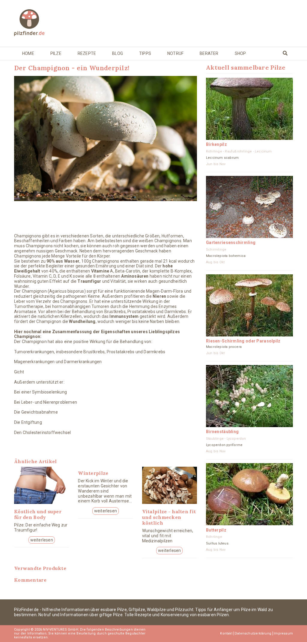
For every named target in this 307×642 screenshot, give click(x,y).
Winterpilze (93, 473)
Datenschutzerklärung (253, 633)
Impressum (283, 633)
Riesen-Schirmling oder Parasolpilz (243, 341)
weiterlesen (41, 540)
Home (28, 53)
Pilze (55, 53)
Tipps (145, 53)
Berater (209, 53)
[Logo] (45, 23)
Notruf (175, 53)
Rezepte (87, 53)
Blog (117, 53)
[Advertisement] (195, 22)
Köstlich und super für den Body (37, 514)
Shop (240, 53)
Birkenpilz (216, 144)
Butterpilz (216, 530)
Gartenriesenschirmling (230, 242)
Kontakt (226, 633)
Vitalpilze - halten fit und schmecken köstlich (169, 517)
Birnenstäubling (222, 431)
